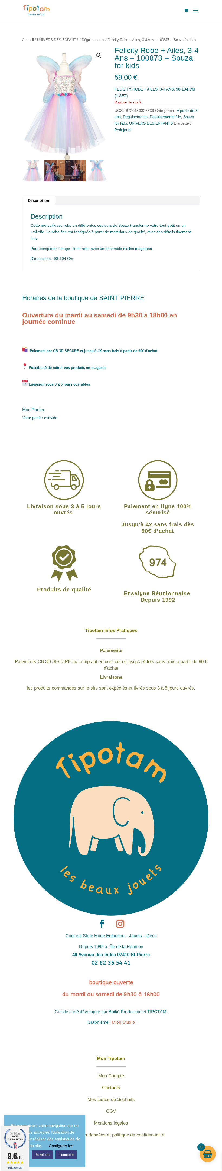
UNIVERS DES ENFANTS (58, 40)
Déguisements (93, 40)
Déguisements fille (165, 117)
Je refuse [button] (42, 1155)
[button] (99, 55)
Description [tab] (38, 200)
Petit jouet (123, 130)
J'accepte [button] (66, 1155)
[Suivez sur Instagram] (120, 924)
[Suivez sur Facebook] (102, 924)
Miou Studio (123, 1022)
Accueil (28, 40)
